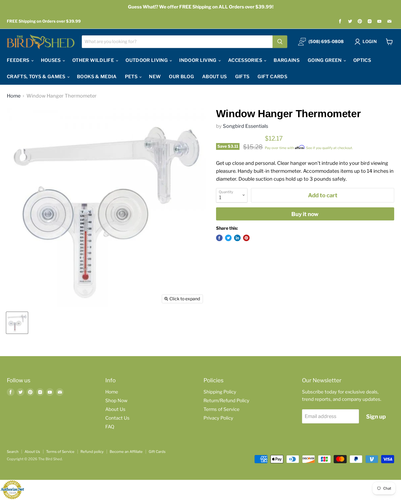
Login (370, 41)
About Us (214, 76)
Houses (51, 60)
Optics (362, 60)
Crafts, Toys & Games (37, 76)
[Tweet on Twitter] (228, 238)
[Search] (280, 41)
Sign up (376, 416)
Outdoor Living (147, 60)
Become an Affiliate (126, 451)
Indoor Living (198, 60)
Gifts (242, 76)
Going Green (325, 60)
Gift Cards (272, 76)
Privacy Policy (218, 418)
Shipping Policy (220, 392)
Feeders (19, 60)
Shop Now (116, 400)
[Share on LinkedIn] (237, 238)
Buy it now (305, 214)
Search (13, 451)
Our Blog (181, 76)
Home (13, 96)
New (155, 76)
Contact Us (117, 418)
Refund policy (92, 451)
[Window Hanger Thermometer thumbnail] (17, 323)
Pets (132, 76)
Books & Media (96, 76)
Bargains (287, 60)
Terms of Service (222, 409)
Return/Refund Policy (226, 400)
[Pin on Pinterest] (246, 238)
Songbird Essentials (245, 126)
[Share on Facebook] (219, 238)
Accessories (245, 60)
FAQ (109, 426)
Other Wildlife (93, 60)
